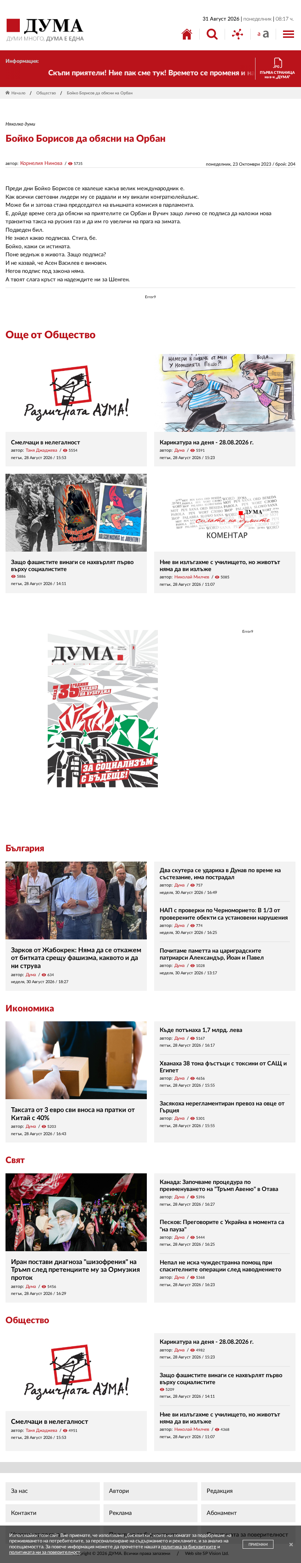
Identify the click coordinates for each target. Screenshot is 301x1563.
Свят (15, 1160)
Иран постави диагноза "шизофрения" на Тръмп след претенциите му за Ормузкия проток (75, 1270)
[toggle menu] (288, 34)
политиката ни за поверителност (44, 1552)
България (25, 848)
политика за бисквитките (188, 1547)
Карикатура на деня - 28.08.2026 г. (207, 442)
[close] (291, 1545)
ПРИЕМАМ (258, 1544)
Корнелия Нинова (41, 163)
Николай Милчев (191, 577)
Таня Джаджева (41, 450)
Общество (46, 93)
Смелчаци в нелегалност (45, 442)
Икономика (30, 1008)
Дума (179, 450)
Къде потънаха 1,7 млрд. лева (201, 1030)
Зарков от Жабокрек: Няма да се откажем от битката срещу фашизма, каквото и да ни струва (76, 958)
